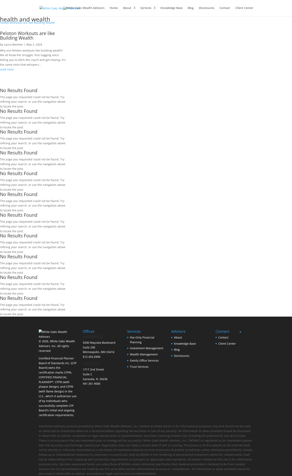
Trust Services (139, 367)
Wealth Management (144, 354)
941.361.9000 (91, 383)
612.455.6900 (91, 357)
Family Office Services (144, 360)
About (127, 8)
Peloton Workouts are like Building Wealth (27, 35)
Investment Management (146, 348)
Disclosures (206, 8)
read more (7, 69)
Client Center (244, 8)
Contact (224, 8)
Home (114, 8)
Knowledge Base (172, 8)
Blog (191, 8)
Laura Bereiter (13, 44)
